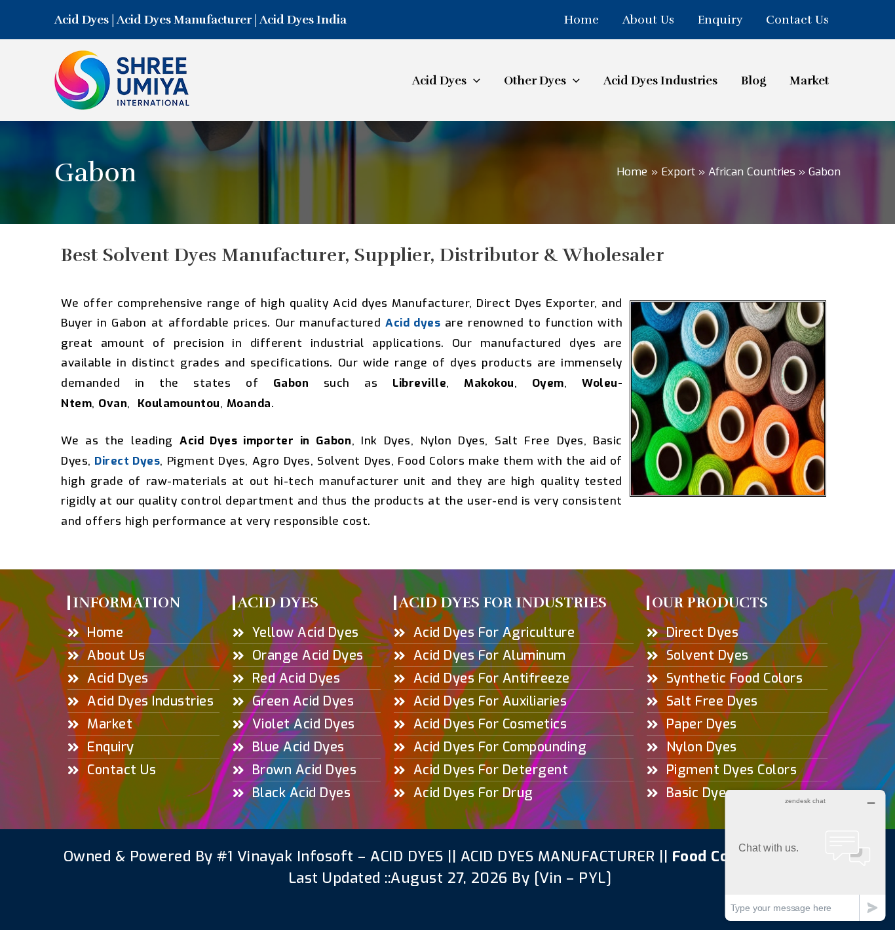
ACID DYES (407, 856)
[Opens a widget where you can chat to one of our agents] (805, 855)
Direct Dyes (127, 461)
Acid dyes (412, 323)
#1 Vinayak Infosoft (287, 856)
